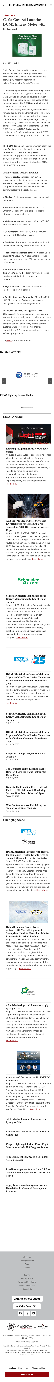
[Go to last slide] (4, 381)
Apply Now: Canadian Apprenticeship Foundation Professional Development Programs (26, 1188)
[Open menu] (51, 5)
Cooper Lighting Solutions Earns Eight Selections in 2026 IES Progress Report (27, 1146)
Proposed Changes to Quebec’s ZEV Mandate (25, 755)
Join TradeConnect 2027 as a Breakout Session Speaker (27, 1158)
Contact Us (27, 1289)
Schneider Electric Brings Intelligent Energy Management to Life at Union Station (26, 599)
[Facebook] (20, 1313)
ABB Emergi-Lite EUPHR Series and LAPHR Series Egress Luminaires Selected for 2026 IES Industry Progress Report (27, 525)
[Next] (50, 381)
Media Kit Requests (27, 1285)
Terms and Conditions (27, 1282)
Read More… (12, 484)
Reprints (27, 1275)
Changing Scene (14, 819)
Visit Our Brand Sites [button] (27, 1306)
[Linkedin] (33, 1313)
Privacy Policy (27, 1278)
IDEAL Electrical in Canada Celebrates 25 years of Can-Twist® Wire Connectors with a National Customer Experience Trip (28, 679)
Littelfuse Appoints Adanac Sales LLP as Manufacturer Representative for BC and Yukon (28, 1172)
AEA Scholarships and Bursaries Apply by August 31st (27, 1007)
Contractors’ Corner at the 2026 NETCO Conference (28, 1079)
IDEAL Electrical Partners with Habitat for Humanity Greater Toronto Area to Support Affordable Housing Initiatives (27, 855)
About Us (27, 1257)
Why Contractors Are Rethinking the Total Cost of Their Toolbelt (26, 807)
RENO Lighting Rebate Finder (16, 395)
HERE (9, 340)
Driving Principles (27, 1260)
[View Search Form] (3, 5)
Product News (9, 15)
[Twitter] (27, 1313)
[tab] (22, 407)
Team (27, 1264)
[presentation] (27, 375)
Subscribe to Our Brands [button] (27, 1298)
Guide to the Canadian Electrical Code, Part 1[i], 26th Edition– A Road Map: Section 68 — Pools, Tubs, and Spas (27, 790)
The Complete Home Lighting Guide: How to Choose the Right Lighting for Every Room (26, 772)
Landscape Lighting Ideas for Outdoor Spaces (27, 450)
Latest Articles (13, 416)
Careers (27, 1267)
